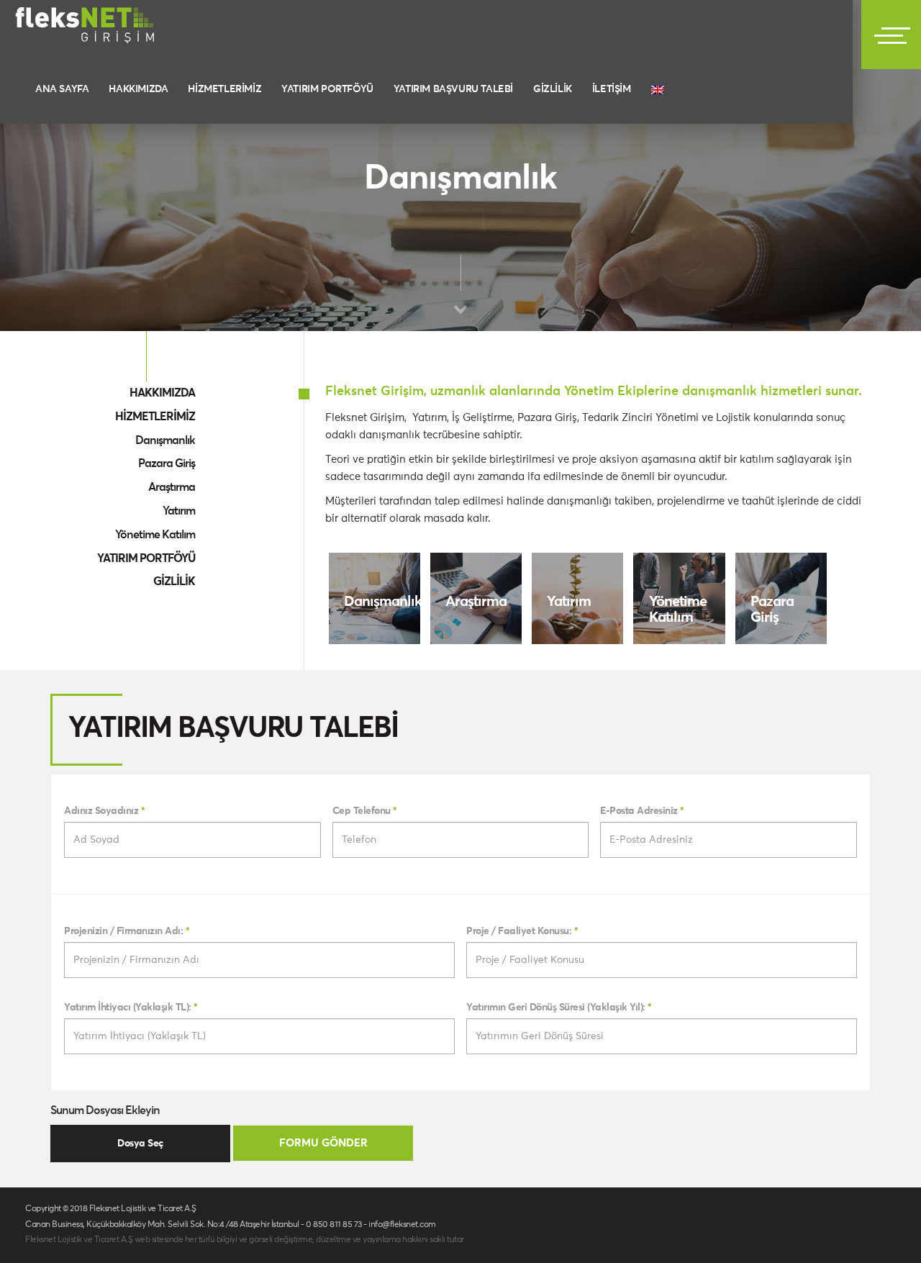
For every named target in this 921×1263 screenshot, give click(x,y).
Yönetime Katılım (155, 534)
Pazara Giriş (166, 463)
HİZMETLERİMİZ (224, 89)
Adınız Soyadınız (104, 811)
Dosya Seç (140, 1143)
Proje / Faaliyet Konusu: (522, 931)
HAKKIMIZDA (138, 89)
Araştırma (171, 487)
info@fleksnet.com (402, 1225)
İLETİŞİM (611, 89)
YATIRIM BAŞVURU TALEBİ (453, 89)
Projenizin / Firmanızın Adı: (126, 931)
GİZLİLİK (552, 89)
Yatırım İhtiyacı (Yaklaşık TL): (131, 1007)
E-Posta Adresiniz (642, 811)
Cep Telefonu (364, 811)
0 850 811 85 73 (334, 1225)
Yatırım (179, 511)
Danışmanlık (165, 440)
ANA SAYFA (62, 89)
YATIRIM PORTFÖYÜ (327, 89)
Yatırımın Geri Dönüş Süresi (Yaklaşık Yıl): (559, 1007)
